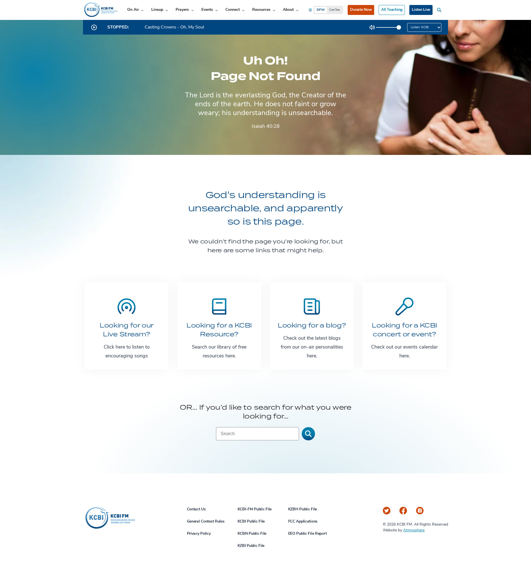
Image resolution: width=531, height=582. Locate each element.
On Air (133, 10)
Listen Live (421, 10)
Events (207, 10)
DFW (321, 10)
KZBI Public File (251, 546)
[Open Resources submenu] (274, 10)
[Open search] (440, 10)
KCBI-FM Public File (255, 509)
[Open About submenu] (297, 10)
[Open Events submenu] (216, 10)
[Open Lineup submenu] (166, 10)
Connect (232, 10)
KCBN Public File (252, 534)
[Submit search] (308, 433)
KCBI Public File (251, 521)
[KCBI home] (100, 10)
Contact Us (196, 509)
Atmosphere (414, 530)
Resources (261, 10)
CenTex (334, 10)
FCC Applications (303, 521)
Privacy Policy (199, 534)
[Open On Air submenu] (142, 10)
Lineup (157, 10)
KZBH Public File (302, 509)
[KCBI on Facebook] (403, 511)
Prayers (182, 10)
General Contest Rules (206, 521)
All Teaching (391, 10)
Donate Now (361, 10)
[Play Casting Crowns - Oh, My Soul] (94, 27)
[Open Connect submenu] (243, 10)
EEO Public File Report (307, 534)
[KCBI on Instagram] (420, 511)
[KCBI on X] (387, 511)
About (288, 10)
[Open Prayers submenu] (192, 10)
